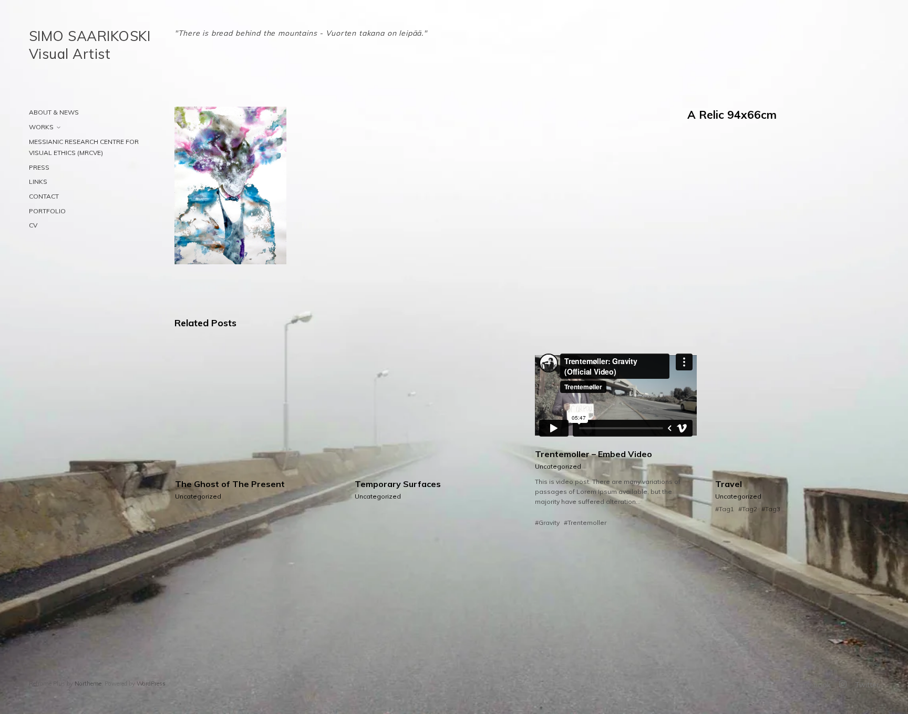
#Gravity (547, 522)
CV (33, 225)
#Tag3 (770, 509)
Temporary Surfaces (398, 484)
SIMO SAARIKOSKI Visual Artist (90, 45)
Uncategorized (198, 496)
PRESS (39, 167)
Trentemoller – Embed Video (593, 454)
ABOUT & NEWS (54, 112)
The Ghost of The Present (230, 484)
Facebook (814, 684)
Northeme (88, 683)
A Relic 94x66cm (732, 114)
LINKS (38, 181)
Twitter (867, 684)
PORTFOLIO (47, 211)
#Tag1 (724, 509)
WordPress (151, 683)
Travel (728, 484)
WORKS (41, 127)
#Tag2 (747, 509)
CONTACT (44, 196)
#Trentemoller (585, 522)
